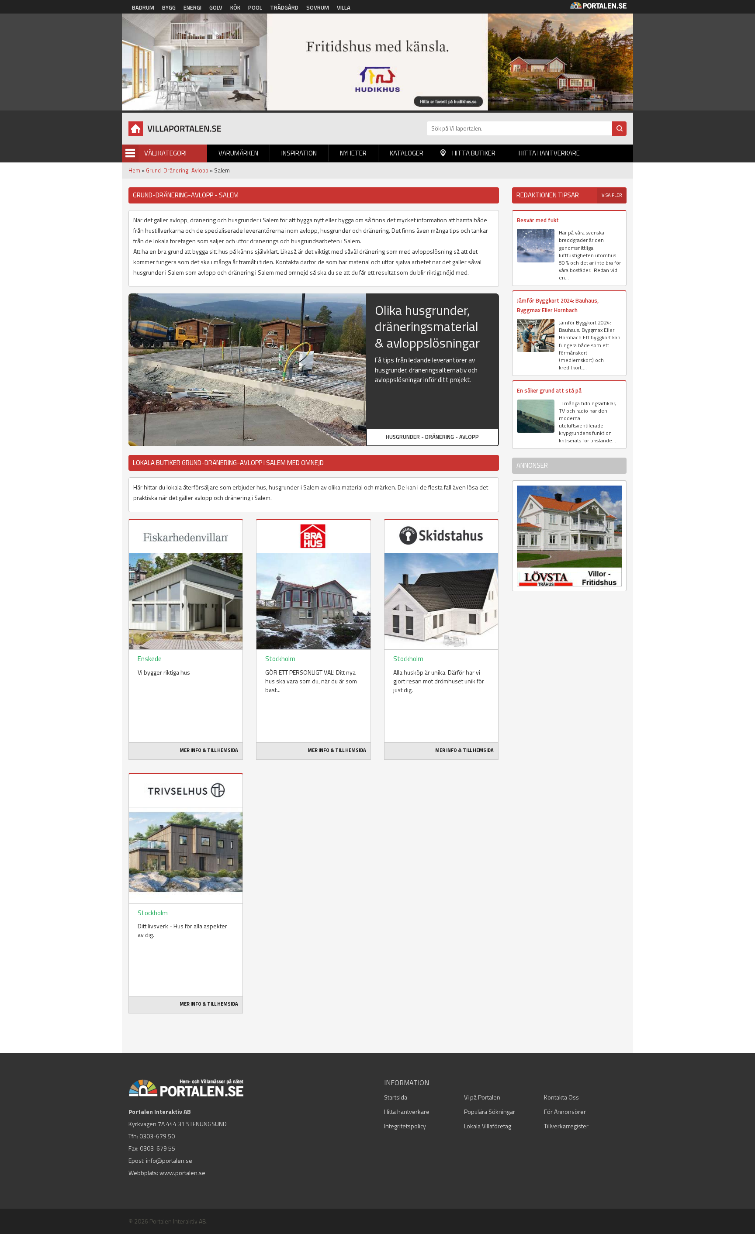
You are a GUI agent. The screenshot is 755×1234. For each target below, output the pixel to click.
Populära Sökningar (489, 1111)
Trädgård (284, 7)
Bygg (169, 7)
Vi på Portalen (482, 1097)
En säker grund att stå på (549, 390)
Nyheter (353, 153)
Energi (192, 7)
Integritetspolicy (405, 1126)
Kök (235, 7)
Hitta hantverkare (549, 153)
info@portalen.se (169, 1160)
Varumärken (238, 153)
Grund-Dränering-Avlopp (177, 170)
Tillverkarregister (566, 1126)
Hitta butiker (473, 153)
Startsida (395, 1097)
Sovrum (317, 7)
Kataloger (406, 153)
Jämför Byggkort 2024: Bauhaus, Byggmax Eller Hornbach (558, 305)
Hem (134, 170)
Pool (255, 7)
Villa (343, 7)
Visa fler (612, 195)
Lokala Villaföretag (487, 1126)
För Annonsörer (565, 1111)
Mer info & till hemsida (209, 750)
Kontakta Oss (561, 1097)
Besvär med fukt (538, 220)
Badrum (143, 7)
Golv (215, 7)
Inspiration (299, 153)
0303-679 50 (157, 1136)
